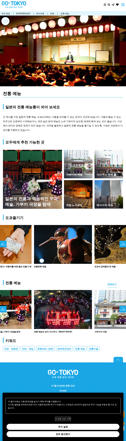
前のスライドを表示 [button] (3, 244)
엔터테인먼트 (64, 348)
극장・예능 (27, 348)
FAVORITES (117, 4)
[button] (105, 4)
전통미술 (93, 348)
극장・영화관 (11, 348)
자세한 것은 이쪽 (63, 419)
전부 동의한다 (63, 434)
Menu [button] (123, 4)
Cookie (63, 390)
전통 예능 (80, 348)
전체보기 (112, 284)
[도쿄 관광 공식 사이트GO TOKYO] (14, 4)
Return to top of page (118, 359)
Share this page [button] (113, 4)
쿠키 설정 (63, 426)
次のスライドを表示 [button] (122, 244)
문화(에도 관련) (45, 348)
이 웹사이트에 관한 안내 (63, 385)
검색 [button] (109, 4)
